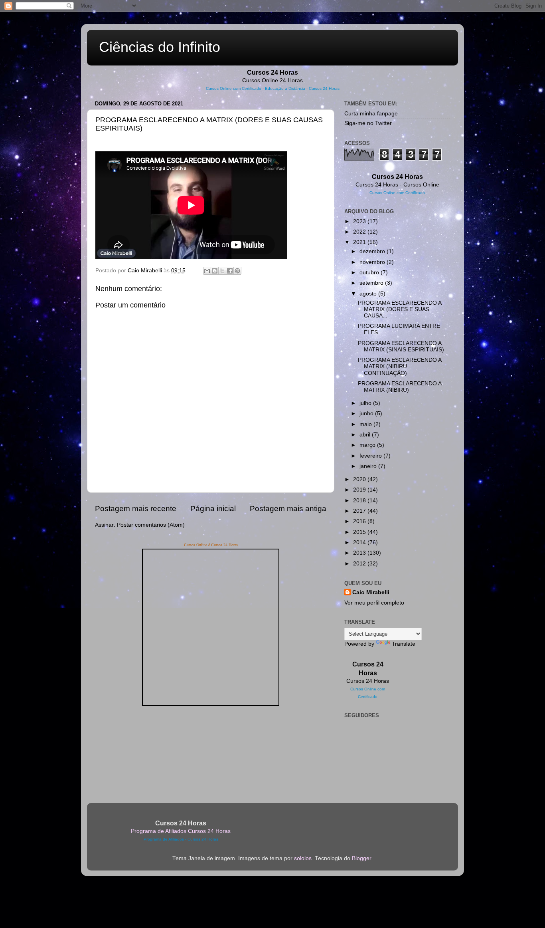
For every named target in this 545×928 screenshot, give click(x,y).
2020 (360, 479)
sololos (303, 858)
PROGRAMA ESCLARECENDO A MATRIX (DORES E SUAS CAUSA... (399, 309)
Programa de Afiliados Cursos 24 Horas (181, 831)
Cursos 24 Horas (367, 681)
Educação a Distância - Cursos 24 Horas (302, 88)
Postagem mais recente (135, 508)
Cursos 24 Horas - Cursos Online (397, 185)
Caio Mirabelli (370, 592)
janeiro (368, 466)
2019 (360, 490)
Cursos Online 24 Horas (272, 80)
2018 (360, 501)
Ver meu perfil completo (374, 603)
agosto (368, 294)
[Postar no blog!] (215, 271)
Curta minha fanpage (371, 114)
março (368, 445)
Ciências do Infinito (159, 47)
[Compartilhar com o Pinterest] (237, 271)
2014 (360, 542)
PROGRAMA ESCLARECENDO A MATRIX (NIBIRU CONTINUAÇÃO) (399, 366)
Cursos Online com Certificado (233, 88)
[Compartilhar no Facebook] (230, 271)
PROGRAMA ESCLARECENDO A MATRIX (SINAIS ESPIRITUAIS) (401, 346)
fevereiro (371, 456)
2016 (360, 521)
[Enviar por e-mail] (207, 271)
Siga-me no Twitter (368, 123)
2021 (360, 242)
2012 (360, 564)
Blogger (361, 858)
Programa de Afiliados (164, 839)
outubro (370, 273)
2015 (360, 532)
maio (366, 424)
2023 (360, 221)
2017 (360, 511)
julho (366, 403)
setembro (372, 283)
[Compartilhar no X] (222, 271)
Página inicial (213, 508)
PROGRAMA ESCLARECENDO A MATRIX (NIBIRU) (399, 387)
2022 (360, 232)
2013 (360, 553)
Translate (403, 644)
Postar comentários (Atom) (151, 525)
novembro (373, 262)
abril (365, 435)
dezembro (373, 251)
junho (367, 413)
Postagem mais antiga (288, 508)
